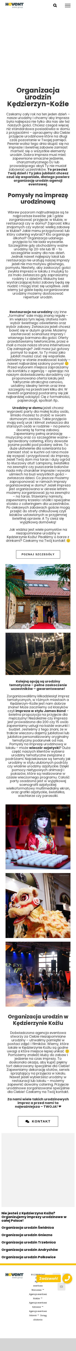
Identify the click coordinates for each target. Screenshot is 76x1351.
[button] (67, 1278)
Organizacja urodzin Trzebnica (28, 1242)
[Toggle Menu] (68, 5)
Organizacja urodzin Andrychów (29, 1249)
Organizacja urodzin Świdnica (27, 1227)
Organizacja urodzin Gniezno (26, 1235)
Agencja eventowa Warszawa (37, 1285)
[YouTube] (61, 1286)
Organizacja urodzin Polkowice (28, 1257)
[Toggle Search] (55, 5)
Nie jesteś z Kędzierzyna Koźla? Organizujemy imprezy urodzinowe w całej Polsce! (34, 1217)
